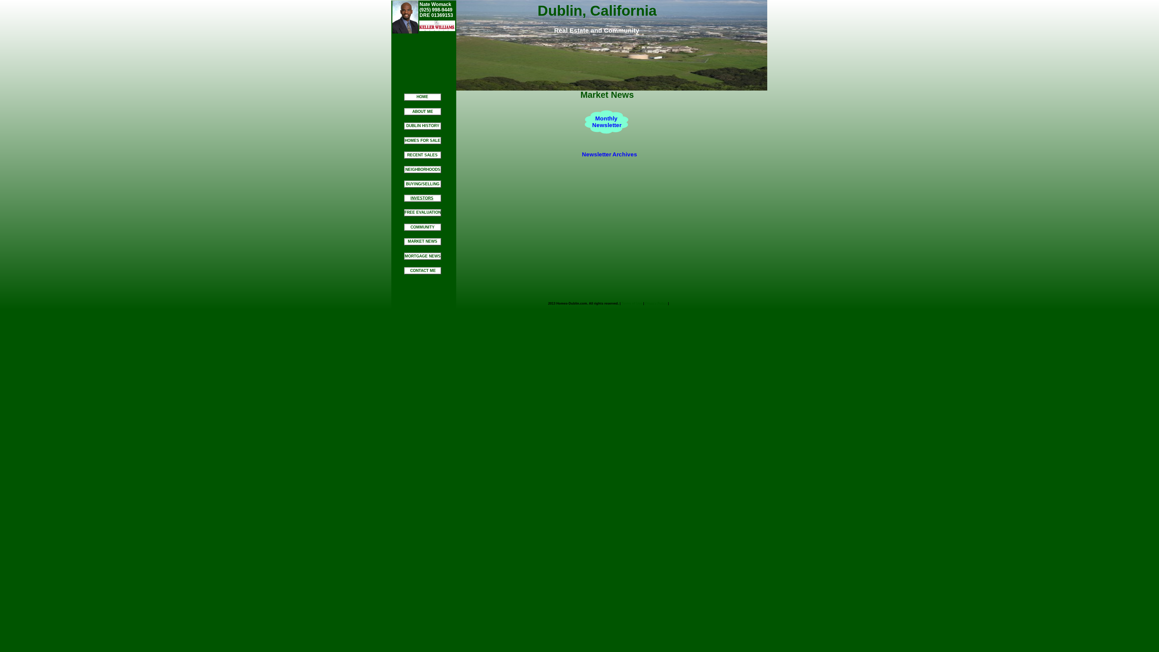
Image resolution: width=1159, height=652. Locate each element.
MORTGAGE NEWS (423, 256)
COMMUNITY (422, 227)
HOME (422, 96)
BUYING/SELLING (422, 184)
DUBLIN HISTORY (422, 125)
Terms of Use (631, 303)
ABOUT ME (422, 111)
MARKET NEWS (422, 241)
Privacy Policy (656, 303)
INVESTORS (421, 198)
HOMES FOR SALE (422, 140)
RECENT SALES (422, 155)
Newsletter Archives (609, 154)
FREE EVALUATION (422, 212)
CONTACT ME (423, 270)
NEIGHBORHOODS (422, 169)
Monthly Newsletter (606, 121)
